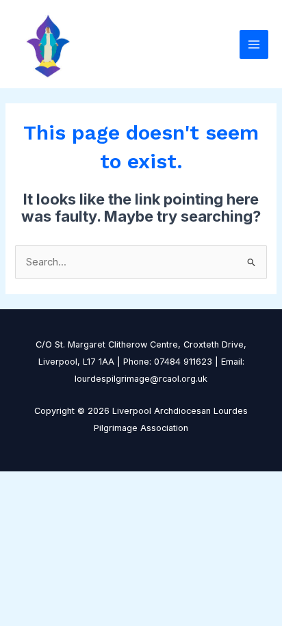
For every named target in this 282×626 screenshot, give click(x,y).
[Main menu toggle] (254, 44)
